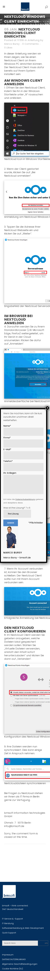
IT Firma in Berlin (29, 796)
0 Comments (30, 44)
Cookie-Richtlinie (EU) (12, 968)
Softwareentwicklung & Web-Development (23, 928)
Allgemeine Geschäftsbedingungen (19, 964)
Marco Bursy (12, 44)
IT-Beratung (8, 923)
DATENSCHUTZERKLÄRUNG (14, 959)
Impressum (7, 954)
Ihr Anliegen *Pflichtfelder (23, 497)
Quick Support (9, 932)
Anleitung (33, 40)
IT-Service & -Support (12, 918)
